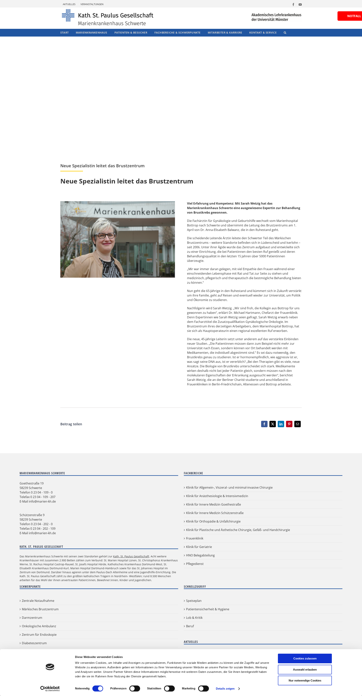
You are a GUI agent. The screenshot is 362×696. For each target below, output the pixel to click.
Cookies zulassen (305, 658)
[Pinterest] (289, 452)
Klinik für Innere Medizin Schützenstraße (215, 541)
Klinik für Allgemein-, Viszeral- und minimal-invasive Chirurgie (229, 516)
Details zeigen (225, 688)
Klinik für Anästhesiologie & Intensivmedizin (217, 524)
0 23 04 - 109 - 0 (42, 521)
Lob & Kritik (194, 646)
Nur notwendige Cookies (305, 680)
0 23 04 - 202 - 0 (42, 552)
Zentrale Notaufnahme (38, 629)
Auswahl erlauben (305, 669)
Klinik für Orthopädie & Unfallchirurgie (213, 550)
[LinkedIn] (281, 452)
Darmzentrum (32, 646)
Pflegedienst (195, 592)
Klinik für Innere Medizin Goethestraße (213, 533)
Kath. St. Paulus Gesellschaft (131, 584)
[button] (285, 32)
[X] (272, 452)
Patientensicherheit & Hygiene (207, 637)
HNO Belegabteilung (200, 583)
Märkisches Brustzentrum (40, 637)
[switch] (134, 688)
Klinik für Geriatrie (199, 575)
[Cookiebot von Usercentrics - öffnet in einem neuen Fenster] (50, 688)
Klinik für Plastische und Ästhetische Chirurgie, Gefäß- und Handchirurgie (238, 558)
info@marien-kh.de (42, 530)
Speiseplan (194, 629)
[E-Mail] (297, 452)
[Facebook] (264, 452)
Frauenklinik (194, 567)
